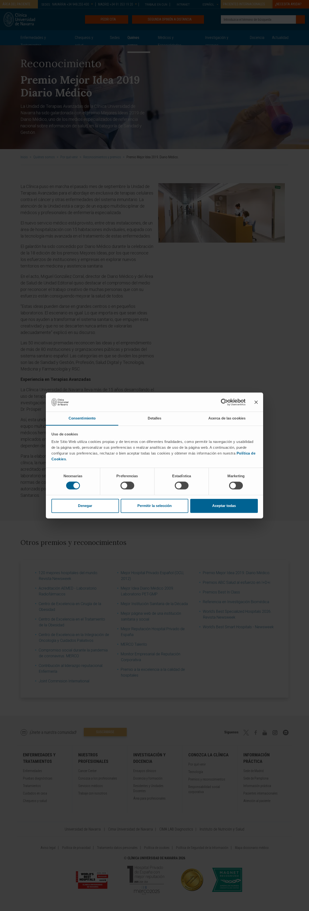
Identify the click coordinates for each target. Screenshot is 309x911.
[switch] (127, 486)
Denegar (85, 506)
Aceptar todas (224, 506)
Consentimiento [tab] (82, 418)
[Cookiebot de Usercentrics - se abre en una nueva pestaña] (224, 402)
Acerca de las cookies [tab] (227, 418)
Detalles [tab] (155, 418)
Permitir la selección (154, 506)
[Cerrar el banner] (256, 402)
